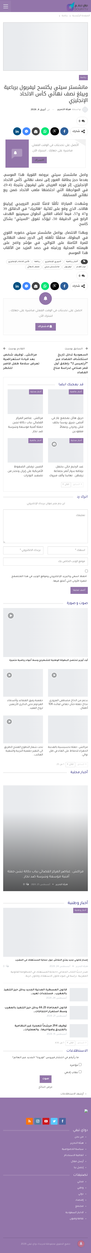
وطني (80, 1188)
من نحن (79, 1137)
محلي (80, 1182)
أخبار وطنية (80, 910)
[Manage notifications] (81, 1243)
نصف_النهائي (33, 267)
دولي (81, 1194)
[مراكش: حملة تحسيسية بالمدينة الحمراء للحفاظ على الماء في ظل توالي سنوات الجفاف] (68, 729)
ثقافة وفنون (77, 1219)
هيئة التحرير (77, 1143)
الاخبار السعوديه (75, 1212)
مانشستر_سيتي (51, 267)
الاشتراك (39, 160)
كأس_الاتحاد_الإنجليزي (18, 262)
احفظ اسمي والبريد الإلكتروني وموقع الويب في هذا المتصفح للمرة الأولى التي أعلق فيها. (49, 579)
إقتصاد (79, 1200)
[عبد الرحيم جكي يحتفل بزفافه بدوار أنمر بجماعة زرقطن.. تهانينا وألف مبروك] (65, 450)
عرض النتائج (45, 1087)
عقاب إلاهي (71, 1072)
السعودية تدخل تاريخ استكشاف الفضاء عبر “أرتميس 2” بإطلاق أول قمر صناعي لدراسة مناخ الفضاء (70, 363)
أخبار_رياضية (72, 262)
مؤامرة (74, 1065)
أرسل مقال (77, 1161)
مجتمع (79, 1206)
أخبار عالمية (76, 392)
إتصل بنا (79, 1167)
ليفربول (68, 267)
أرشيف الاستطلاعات (72, 1094)
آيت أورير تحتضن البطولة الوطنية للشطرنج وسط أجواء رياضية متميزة (48, 660)
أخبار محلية (35, 392)
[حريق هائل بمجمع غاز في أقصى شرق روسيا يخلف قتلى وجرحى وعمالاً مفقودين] (65, 401)
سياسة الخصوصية (73, 1149)
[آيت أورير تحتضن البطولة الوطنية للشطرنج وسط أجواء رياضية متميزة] (45, 632)
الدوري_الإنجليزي (53, 262)
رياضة (83, 77)
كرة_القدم (81, 267)
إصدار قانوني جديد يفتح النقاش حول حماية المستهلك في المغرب (51, 960)
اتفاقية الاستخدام (74, 1155)
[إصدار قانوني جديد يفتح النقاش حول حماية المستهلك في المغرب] (45, 932)
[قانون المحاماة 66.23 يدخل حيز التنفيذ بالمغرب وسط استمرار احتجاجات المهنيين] (79, 1013)
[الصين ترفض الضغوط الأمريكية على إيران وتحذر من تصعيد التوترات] (25, 450)
